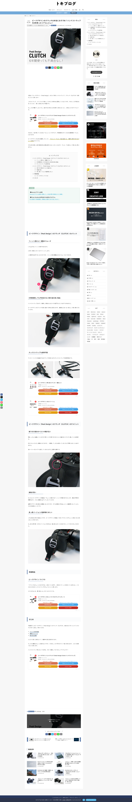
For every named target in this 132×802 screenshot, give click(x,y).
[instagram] (95, 76)
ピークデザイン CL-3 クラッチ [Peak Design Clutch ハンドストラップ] (56, 115)
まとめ (36, 178)
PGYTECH (102, 321)
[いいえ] (130, 800)
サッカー (96, 330)
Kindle (88, 316)
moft (88, 318)
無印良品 (103, 339)
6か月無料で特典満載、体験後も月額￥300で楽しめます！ (44, 199)
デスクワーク (92, 286)
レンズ (88, 337)
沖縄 (98, 339)
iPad (98, 314)
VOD (90, 275)
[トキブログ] (66, 4)
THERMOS (103, 323)
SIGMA (88, 323)
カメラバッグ (90, 327)
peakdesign (38, 711)
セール (90, 284)
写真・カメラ (53, 25)
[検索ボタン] (82, 9)
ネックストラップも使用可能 (43, 164)
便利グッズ (99, 337)
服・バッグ (91, 298)
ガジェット (91, 281)
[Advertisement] (54, 80)
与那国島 (93, 337)
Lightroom (94, 316)
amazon (103, 312)
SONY (43, 711)
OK (83, 799)
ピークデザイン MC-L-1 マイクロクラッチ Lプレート (51, 597)
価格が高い (39, 170)
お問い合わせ (65, 797)
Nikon (104, 318)
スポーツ (100, 332)
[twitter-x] (93, 76)
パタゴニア (102, 334)
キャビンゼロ (90, 330)
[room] (97, 76)
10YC (88, 312)
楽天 (95, 339)
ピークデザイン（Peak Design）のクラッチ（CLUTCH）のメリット (52, 158)
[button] (47, 68)
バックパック (95, 334)
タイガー (89, 334)
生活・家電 (91, 301)
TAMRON (97, 323)
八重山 (88, 339)
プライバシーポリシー (74, 797)
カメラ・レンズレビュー (99, 327)
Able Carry (93, 312)
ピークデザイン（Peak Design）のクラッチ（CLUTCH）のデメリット (52, 166)
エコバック (99, 325)
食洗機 (88, 341)
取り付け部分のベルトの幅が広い (44, 168)
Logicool (99, 316)
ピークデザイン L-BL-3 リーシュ (46, 401)
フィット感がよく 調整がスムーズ (44, 160)
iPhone (101, 314)
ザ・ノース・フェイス (91, 332)
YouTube (94, 325)
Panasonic (89, 321)
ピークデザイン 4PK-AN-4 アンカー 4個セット (50, 383)
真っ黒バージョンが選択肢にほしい (45, 171)
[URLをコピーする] (61, 68)
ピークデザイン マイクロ (42, 175)
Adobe (98, 312)
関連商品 (37, 174)
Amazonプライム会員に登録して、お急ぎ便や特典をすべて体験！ (46, 194)
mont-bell (93, 318)
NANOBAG (99, 318)
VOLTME (88, 325)
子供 (90, 292)
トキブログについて (96, 72)
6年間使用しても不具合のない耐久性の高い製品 (47, 162)
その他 (90, 278)
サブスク (101, 330)
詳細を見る (73, 12)
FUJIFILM (93, 314)
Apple (88, 314)
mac (104, 316)
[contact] (99, 76)
